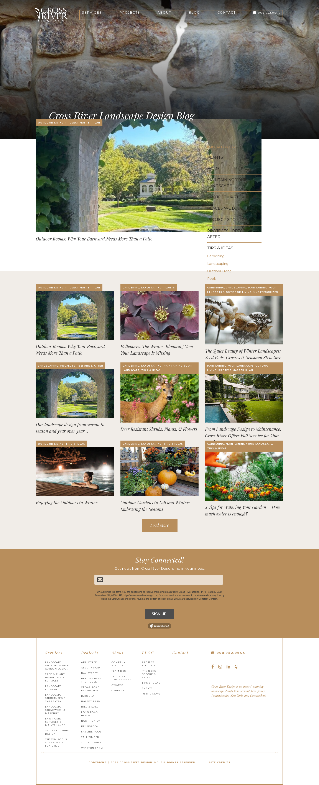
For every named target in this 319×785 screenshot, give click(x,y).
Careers (118, 690)
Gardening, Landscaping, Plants (149, 287)
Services (92, 13)
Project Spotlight (149, 664)
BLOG (194, 13)
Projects (129, 13)
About (164, 13)
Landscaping (217, 264)
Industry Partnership (121, 678)
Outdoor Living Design (57, 732)
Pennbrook (90, 726)
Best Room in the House (91, 680)
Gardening (215, 256)
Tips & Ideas (220, 248)
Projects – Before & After (150, 674)
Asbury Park (91, 667)
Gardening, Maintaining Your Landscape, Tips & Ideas (240, 446)
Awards (117, 685)
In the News (151, 693)
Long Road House (89, 714)
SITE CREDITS (219, 762)
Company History (119, 664)
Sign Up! (159, 614)
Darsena (87, 695)
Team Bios (119, 671)
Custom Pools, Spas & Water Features (56, 742)
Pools (211, 278)
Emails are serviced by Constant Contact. (196, 598)
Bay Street (89, 673)
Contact (226, 13)
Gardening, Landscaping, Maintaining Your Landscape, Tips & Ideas (157, 368)
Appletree (89, 662)
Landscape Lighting (53, 688)
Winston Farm (92, 748)
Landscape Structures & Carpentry (55, 698)
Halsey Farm (91, 701)
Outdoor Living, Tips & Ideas (61, 444)
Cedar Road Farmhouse (90, 689)
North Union (91, 720)
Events (147, 688)
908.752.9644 (269, 12)
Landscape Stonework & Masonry (55, 710)
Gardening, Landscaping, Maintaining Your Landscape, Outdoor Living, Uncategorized (242, 290)
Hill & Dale (90, 706)
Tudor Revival (92, 742)
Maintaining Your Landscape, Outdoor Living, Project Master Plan (239, 368)
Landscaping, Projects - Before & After (70, 365)
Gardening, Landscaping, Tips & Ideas (153, 444)
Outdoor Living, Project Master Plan (69, 122)
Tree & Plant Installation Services (55, 677)
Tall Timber (90, 737)
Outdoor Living (219, 271)
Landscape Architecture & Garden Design (57, 665)
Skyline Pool (91, 731)
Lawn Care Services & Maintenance (55, 722)
